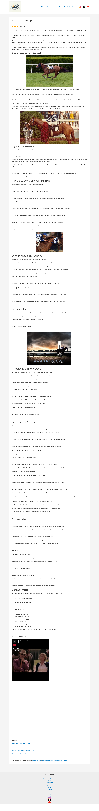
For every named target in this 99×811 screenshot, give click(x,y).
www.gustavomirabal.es (36, 760)
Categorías (74, 6)
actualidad (50, 787)
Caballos (68, 6)
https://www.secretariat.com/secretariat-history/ (21, 746)
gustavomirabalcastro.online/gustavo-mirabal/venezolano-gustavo (54, 760)
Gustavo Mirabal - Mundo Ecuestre (15, 12)
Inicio (36, 6)
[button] (76, 6)
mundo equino (32, 22)
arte (50, 792)
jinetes (28, 22)
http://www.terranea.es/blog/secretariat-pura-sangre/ (21, 753)
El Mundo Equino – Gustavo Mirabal (45, 6)
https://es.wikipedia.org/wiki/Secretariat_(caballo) (21, 743)
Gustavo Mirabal (62, 6)
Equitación (18, 22)
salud (50, 796)
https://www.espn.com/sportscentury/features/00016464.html (23, 750)
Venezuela (56, 6)
